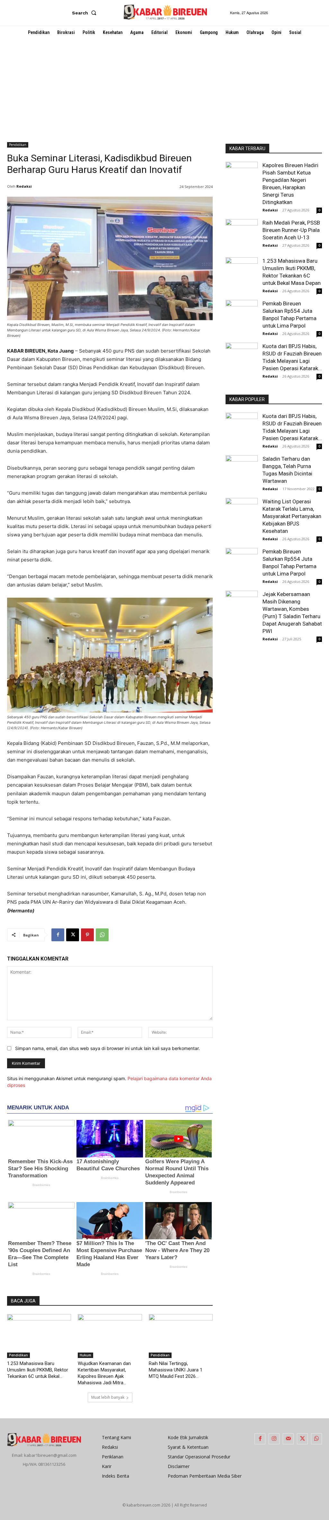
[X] (72, 934)
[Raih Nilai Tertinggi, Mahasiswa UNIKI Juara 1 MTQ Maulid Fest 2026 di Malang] (181, 1336)
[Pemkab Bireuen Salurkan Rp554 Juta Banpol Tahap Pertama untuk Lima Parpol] (242, 312)
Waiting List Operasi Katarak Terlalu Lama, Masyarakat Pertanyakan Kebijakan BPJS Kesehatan (291, 516)
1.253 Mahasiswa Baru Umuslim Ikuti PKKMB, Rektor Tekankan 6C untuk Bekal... (37, 1370)
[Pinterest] (87, 934)
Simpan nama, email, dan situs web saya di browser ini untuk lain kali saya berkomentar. (107, 1048)
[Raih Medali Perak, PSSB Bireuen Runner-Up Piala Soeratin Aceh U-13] (242, 232)
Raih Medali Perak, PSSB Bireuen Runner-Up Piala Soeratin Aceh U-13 (291, 230)
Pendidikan (17, 144)
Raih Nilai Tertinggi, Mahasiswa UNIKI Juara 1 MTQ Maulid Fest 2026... (175, 1370)
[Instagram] (274, 1438)
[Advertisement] (164, 87)
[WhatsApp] (102, 934)
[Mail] (288, 1438)
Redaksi (24, 186)
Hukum (85, 1355)
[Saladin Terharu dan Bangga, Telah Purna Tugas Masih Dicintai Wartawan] (242, 471)
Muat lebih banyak (107, 1397)
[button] (85, 13)
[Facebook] (57, 934)
